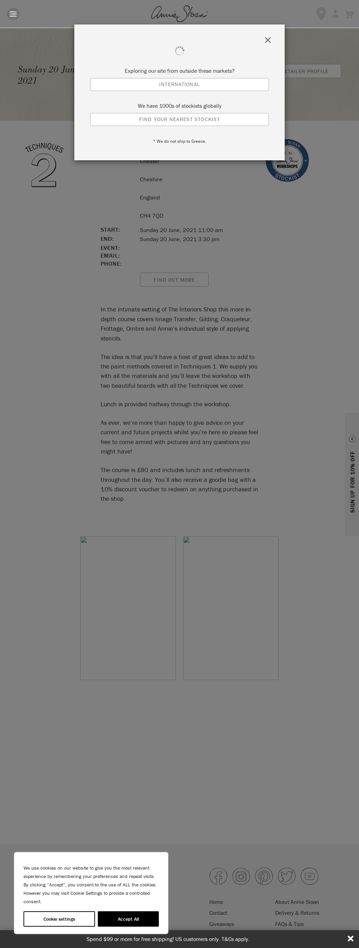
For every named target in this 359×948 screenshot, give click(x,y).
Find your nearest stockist (179, 119)
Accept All (128, 919)
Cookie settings (59, 919)
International (179, 84)
